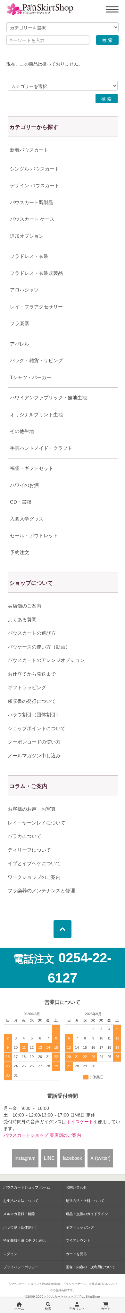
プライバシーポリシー (20, 1267)
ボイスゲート (79, 1121)
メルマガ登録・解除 (19, 1214)
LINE (49, 1158)
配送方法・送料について (85, 1201)
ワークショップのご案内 (34, 877)
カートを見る (76, 1254)
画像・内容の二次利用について (90, 1267)
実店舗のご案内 (24, 606)
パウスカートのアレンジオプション (46, 660)
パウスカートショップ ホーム (26, 1187)
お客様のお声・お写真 (32, 809)
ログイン (10, 1254)
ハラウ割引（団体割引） (34, 714)
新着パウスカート (29, 150)
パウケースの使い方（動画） (39, 646)
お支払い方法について (20, 1201)
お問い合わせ (76, 1187)
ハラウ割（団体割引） (20, 1227)
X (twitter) (100, 1158)
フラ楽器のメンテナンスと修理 (41, 890)
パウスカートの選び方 (32, 633)
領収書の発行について (32, 701)
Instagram (25, 1158)
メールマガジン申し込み (34, 755)
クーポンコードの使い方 (34, 741)
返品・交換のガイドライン (87, 1214)
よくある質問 (22, 619)
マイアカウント (78, 1240)
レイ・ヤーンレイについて (36, 822)
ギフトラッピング (27, 687)
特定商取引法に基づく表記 (24, 1240)
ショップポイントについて (36, 728)
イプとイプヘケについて (34, 863)
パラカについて (24, 836)
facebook (72, 1158)
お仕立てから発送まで (32, 674)
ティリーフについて (29, 850)
